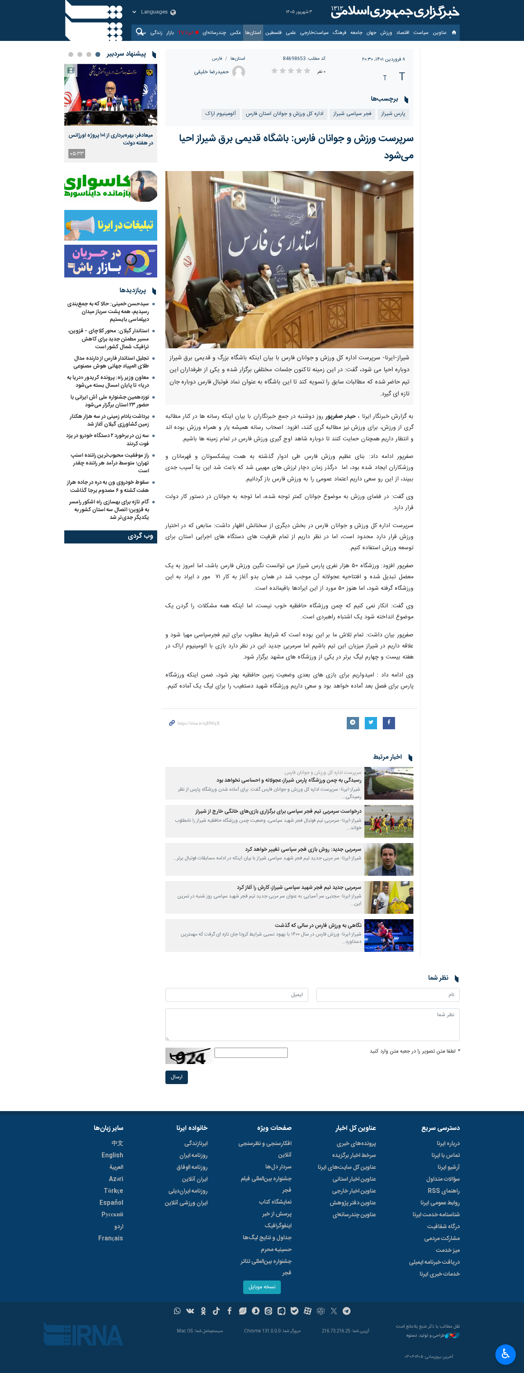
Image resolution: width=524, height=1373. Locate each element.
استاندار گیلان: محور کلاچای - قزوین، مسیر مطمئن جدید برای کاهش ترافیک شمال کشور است (108, 339)
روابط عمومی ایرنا (440, 1203)
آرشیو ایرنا (449, 1167)
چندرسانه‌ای (214, 33)
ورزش (386, 33)
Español (111, 1203)
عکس (235, 33)
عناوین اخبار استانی (354, 1179)
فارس (217, 59)
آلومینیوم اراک (221, 114)
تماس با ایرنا (445, 1156)
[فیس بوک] (229, 1312)
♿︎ (506, 1353)
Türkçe (113, 1191)
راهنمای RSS (444, 1191)
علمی (291, 33)
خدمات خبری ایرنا (440, 1274)
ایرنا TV (185, 33)
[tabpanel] (110, 113)
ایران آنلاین (195, 1179)
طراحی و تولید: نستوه (426, 1335)
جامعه (356, 33)
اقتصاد (402, 33)
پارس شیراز (393, 114)
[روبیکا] (320, 1312)
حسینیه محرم (276, 1250)
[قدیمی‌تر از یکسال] (388, 783)
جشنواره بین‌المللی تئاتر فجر (266, 1267)
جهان (371, 33)
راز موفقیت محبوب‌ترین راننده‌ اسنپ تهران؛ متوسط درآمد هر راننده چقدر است (110, 463)
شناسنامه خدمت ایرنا (436, 1215)
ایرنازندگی (196, 1144)
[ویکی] (190, 1312)
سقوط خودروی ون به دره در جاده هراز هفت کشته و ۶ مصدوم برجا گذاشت (108, 486)
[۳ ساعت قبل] (110, 95)
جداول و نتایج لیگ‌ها (267, 1238)
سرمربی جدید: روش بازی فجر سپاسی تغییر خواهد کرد (303, 849)
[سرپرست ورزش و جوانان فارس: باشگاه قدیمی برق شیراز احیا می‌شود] (289, 259)
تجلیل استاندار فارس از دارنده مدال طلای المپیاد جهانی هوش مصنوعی (111, 362)
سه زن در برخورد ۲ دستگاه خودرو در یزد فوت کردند (107, 439)
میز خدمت (448, 1251)
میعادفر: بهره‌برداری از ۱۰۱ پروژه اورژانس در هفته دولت (110, 139)
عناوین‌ (440, 33)
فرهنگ (339, 33)
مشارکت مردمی (442, 1239)
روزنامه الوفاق (192, 1167)
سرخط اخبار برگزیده (354, 1156)
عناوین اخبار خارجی (354, 1191)
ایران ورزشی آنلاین (186, 1203)
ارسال (177, 1077)
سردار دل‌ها (278, 1167)
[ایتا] (268, 1312)
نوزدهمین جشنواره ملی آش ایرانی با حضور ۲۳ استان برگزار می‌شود (109, 401)
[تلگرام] (346, 1312)
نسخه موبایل (262, 1287)
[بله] (294, 1312)
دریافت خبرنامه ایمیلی (434, 1262)
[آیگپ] (281, 1312)
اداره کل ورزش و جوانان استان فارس (284, 114)
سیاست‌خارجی (314, 33)
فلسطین (273, 33)
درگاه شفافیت (443, 1227)
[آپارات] (307, 1312)
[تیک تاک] (216, 1312)
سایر (142, 33)
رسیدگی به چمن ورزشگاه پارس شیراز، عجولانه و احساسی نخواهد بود (289, 780)
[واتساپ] (177, 1312)
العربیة (116, 1167)
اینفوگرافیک (277, 1226)
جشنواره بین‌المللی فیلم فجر (266, 1184)
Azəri (116, 1179)
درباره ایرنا (448, 1144)
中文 (117, 1144)
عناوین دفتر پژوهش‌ (353, 1203)
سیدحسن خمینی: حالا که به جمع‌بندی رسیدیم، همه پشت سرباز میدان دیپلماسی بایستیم (108, 312)
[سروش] (255, 1312)
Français (110, 1239)
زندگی (156, 33)
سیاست (421, 33)
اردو (118, 1227)
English (112, 1156)
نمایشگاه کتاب (275, 1202)
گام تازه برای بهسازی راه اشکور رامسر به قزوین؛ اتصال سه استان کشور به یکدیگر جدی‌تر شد (109, 510)
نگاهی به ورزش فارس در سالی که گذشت (318, 926)
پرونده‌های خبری (356, 1144)
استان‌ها (253, 33)
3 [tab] (79, 54)
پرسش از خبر (276, 1214)
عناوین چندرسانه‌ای (354, 1215)
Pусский (112, 1215)
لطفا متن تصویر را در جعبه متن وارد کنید (415, 1051)
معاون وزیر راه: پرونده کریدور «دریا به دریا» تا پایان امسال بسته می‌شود (108, 381)
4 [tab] (70, 54)
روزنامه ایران (193, 1156)
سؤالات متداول (443, 1179)
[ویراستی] (242, 1312)
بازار (170, 33)
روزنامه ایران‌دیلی (188, 1191)
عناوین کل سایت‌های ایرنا (347, 1167)
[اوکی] (203, 1312)
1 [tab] (97, 54)
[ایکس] (333, 1312)
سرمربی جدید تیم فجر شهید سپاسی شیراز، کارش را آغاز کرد (299, 888)
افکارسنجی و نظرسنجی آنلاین (264, 1149)
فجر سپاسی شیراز (352, 114)
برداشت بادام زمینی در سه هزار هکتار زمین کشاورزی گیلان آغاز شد (109, 420)
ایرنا (394, 12)
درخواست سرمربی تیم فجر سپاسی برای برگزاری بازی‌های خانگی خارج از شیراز (278, 811)
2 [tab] (88, 54)
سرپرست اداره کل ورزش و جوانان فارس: (322, 773)
